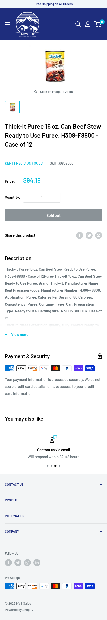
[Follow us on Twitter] (17, 562)
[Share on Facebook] (79, 235)
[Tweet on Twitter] (89, 235)
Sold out (53, 215)
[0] (98, 24)
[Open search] (78, 24)
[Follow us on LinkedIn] (36, 562)
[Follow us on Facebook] (8, 562)
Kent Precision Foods (24, 163)
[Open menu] (7, 24)
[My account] (87, 24)
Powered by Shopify (19, 610)
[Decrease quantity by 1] (28, 197)
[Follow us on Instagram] (27, 562)
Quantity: (12, 197)
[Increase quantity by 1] (55, 197)
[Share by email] (98, 235)
